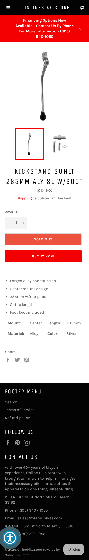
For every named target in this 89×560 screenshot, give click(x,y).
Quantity (12, 211)
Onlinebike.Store (44, 7)
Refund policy (17, 417)
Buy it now (43, 256)
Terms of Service (19, 409)
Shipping (24, 198)
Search (11, 402)
